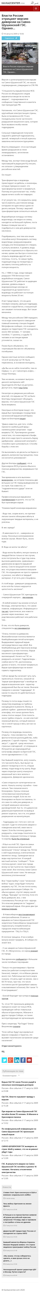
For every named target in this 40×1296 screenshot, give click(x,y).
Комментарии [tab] (11, 1075)
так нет (5, 611)
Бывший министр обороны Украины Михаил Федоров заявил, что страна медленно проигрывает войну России (19, 1246)
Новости (7, 1187)
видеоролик (7, 480)
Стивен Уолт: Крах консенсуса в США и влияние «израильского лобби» (20, 1195)
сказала (16, 1026)
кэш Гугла (23, 387)
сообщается (21, 959)
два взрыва (27, 597)
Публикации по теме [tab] (13, 1071)
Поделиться (10, 38)
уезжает (34, 951)
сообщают (21, 463)
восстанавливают (27, 914)
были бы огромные (20, 838)
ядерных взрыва (9, 909)
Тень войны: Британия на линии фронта (17, 1206)
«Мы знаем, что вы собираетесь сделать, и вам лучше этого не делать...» (17, 1260)
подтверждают (8, 499)
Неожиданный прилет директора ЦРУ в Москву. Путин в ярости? (19, 1272)
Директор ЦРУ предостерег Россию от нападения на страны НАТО (19, 1234)
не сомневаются (22, 628)
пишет (22, 418)
